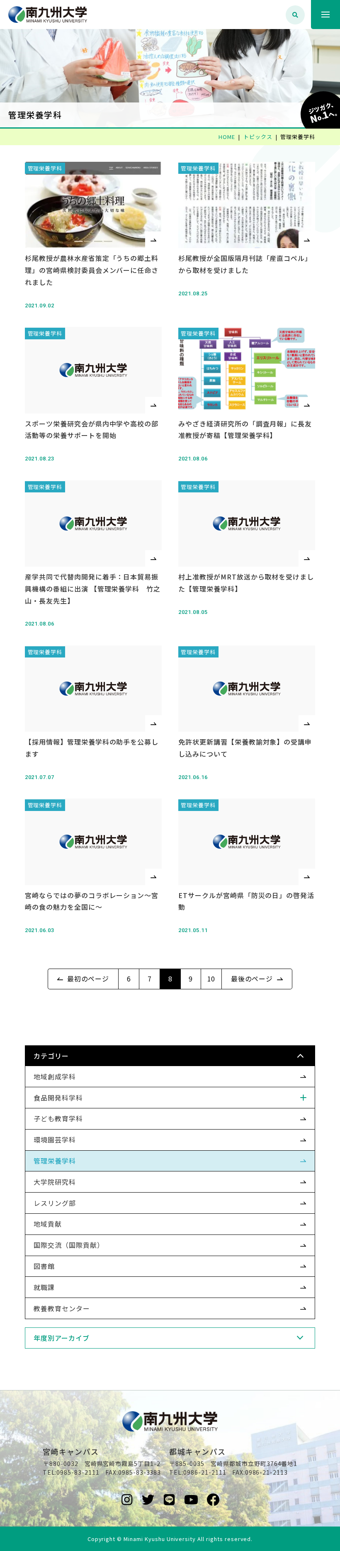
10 (211, 979)
